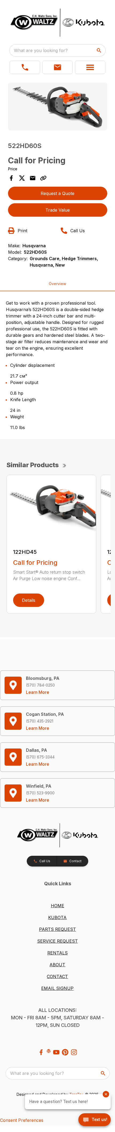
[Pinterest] (65, 1052)
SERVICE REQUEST (57, 941)
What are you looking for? (41, 50)
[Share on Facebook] (11, 178)
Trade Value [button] (57, 210)
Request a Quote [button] (57, 193)
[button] (25, 67)
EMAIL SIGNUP (57, 988)
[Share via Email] (32, 178)
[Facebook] (41, 1052)
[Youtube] (56, 1052)
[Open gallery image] (57, 106)
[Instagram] (74, 1052)
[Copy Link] (43, 178)
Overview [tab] (57, 283)
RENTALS (57, 953)
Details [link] (28, 600)
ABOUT (57, 964)
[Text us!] (94, 1120)
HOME (57, 905)
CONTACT (57, 976)
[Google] (49, 1051)
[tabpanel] (57, 107)
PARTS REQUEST (57, 929)
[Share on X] (22, 178)
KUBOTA (57, 917)
